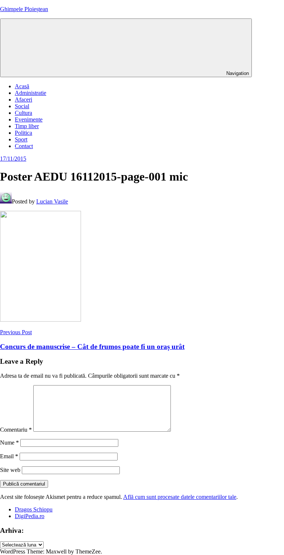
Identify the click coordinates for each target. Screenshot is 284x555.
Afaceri (23, 99)
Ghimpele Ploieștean (24, 9)
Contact (24, 146)
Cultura (23, 113)
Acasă (22, 86)
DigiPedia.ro (29, 516)
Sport (21, 139)
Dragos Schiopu (34, 509)
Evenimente (29, 119)
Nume (9, 442)
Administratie (30, 93)
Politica (23, 133)
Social (22, 106)
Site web (10, 470)
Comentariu (16, 429)
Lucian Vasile (52, 201)
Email (9, 456)
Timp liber (27, 126)
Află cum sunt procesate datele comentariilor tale (179, 497)
